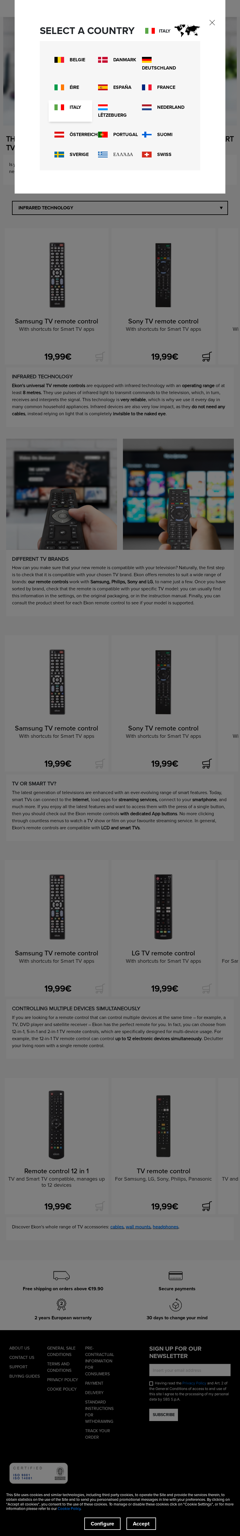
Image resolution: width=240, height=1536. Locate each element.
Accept (141, 1523)
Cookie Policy (69, 1508)
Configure (102, 1523)
